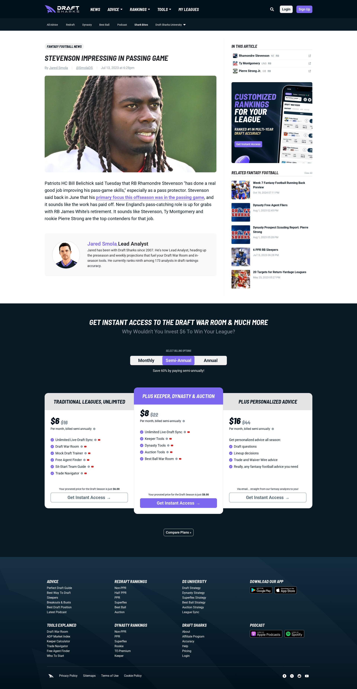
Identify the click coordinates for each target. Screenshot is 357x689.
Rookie (119, 646)
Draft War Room (57, 631)
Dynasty (87, 24)
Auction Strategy (193, 607)
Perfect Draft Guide (59, 588)
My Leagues (188, 9)
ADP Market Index (58, 636)
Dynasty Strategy (193, 593)
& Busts (66, 602)
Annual (211, 360)
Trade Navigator (57, 646)
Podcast (122, 24)
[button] (99, 440)
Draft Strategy (191, 588)
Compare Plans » (178, 532)
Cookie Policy (133, 675)
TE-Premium (123, 651)
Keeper (119, 656)
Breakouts (53, 602)
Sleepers (52, 597)
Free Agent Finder (58, 651)
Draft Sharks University (168, 24)
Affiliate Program (193, 636)
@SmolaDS (84, 68)
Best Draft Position (59, 607)
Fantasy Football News (64, 46)
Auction (120, 612)
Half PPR (120, 593)
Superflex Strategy (194, 597)
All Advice (52, 24)
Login (286, 9)
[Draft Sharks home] (62, 9)
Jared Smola (58, 68)
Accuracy (188, 641)
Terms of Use (109, 675)
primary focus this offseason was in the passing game (150, 197)
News (95, 9)
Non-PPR (120, 588)
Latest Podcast (57, 612)
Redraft (70, 24)
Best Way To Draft (59, 593)
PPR (117, 597)
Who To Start (55, 656)
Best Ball (104, 24)
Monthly (146, 360)
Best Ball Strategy (193, 602)
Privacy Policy (68, 675)
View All (308, 173)
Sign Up (304, 9)
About (186, 631)
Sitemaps (89, 675)
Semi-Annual (178, 360)
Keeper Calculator (58, 641)
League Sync (190, 612)
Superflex (121, 602)
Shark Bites (141, 24)
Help (185, 646)
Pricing (186, 651)
